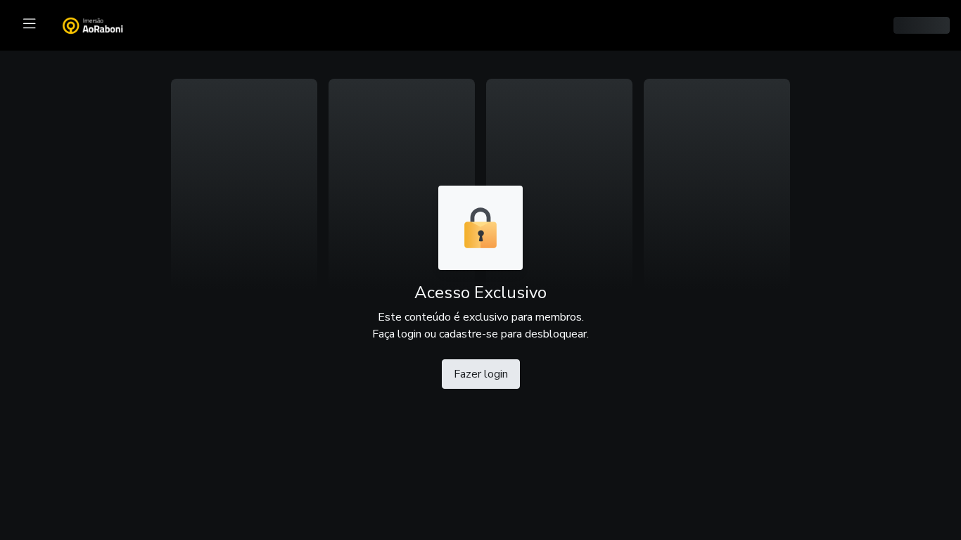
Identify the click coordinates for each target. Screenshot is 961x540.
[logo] (101, 24)
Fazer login (481, 374)
